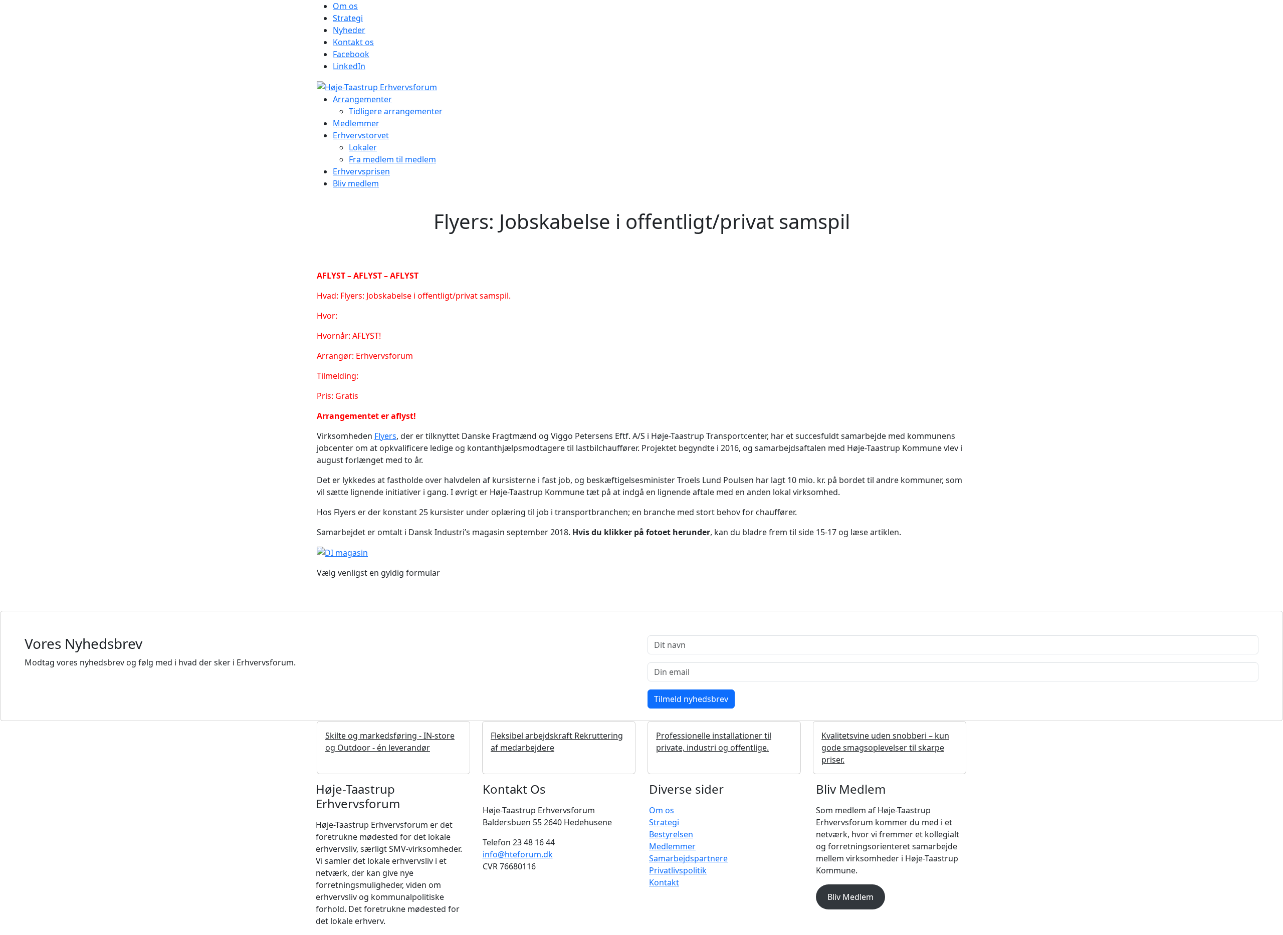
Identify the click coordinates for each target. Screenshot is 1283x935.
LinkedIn (349, 66)
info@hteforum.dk (518, 854)
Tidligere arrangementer (396, 111)
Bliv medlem (356, 183)
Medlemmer (356, 123)
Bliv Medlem (850, 896)
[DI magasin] (342, 552)
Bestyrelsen (671, 834)
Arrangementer (362, 99)
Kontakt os (353, 42)
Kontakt (664, 882)
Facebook (351, 54)
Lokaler (363, 147)
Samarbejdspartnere (688, 858)
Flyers (385, 435)
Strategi (348, 18)
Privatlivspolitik (678, 870)
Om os (345, 6)
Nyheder (349, 30)
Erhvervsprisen (361, 171)
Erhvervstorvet (361, 135)
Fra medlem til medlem (392, 159)
